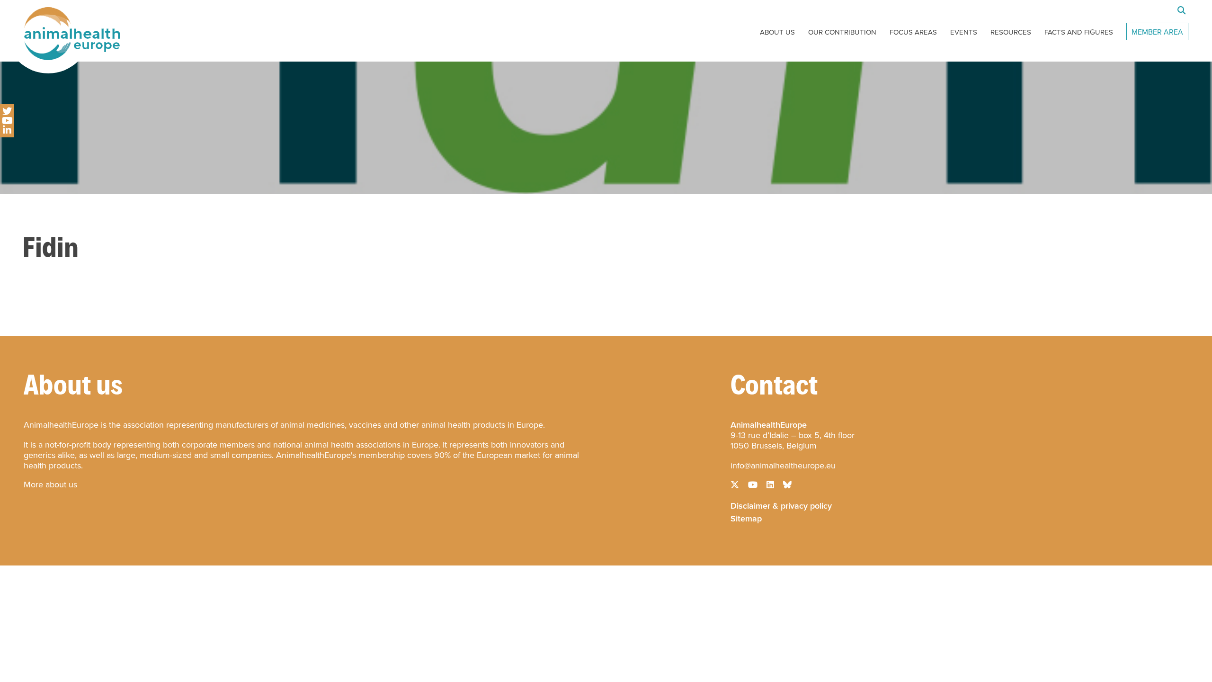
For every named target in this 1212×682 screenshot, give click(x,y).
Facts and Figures (1078, 32)
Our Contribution (842, 32)
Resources (1010, 32)
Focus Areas (913, 32)
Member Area (1157, 32)
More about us (50, 484)
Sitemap (746, 517)
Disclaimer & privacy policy (781, 505)
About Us (777, 32)
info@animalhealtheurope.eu (783, 465)
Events (963, 32)
